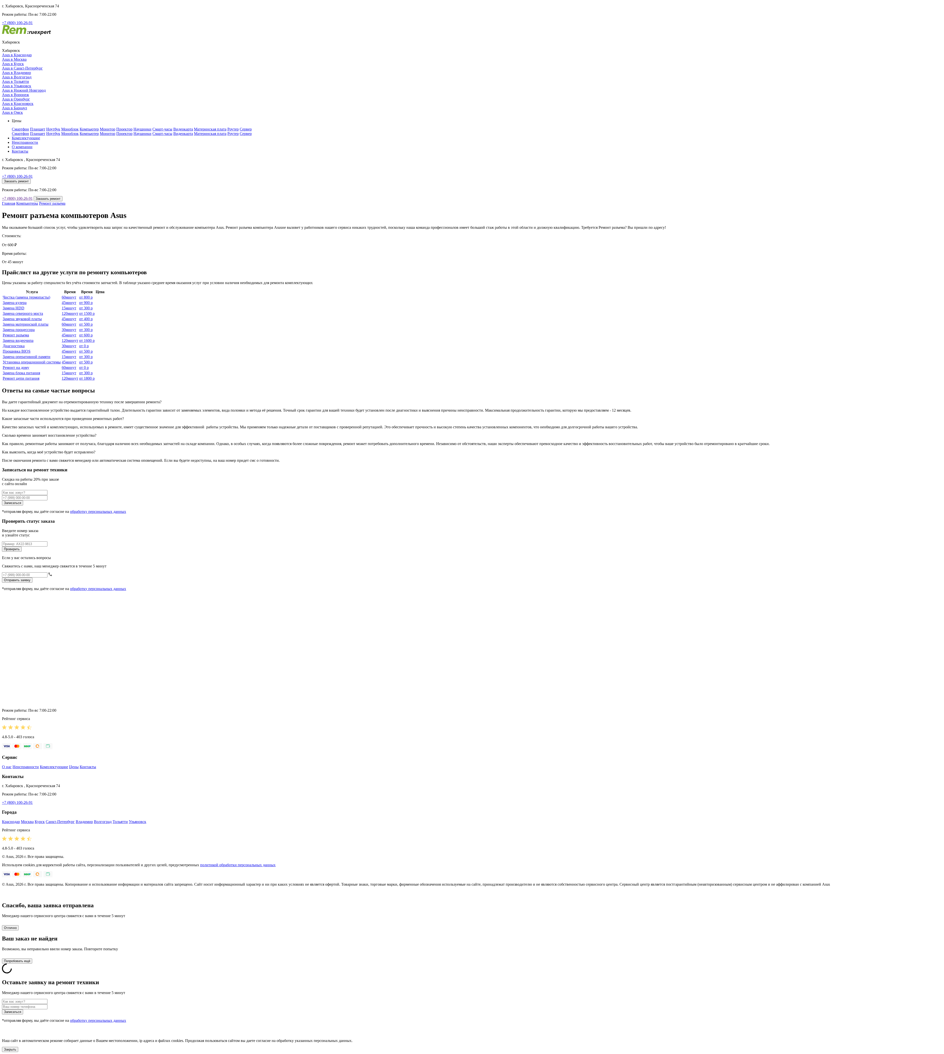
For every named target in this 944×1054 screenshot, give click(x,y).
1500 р (87, 313)
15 (69, 308)
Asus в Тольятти (15, 81)
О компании (22, 147)
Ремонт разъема (52, 203)
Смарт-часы (162, 129)
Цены (74, 767)
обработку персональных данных (98, 511)
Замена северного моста (23, 313)
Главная (8, 203)
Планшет (37, 129)
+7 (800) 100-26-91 (17, 23)
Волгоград (103, 822)
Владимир (84, 822)
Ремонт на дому (16, 367)
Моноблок (70, 129)
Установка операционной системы (32, 362)
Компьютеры (27, 203)
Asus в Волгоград (16, 77)
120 (70, 313)
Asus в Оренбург (16, 99)
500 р (86, 324)
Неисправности (25, 142)
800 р (86, 297)
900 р (86, 303)
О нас (7, 767)
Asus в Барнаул (14, 108)
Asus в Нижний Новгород (24, 90)
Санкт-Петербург (60, 822)
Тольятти (120, 822)
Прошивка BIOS (16, 351)
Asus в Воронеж (15, 95)
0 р (84, 346)
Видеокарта (183, 129)
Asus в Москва (14, 59)
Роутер (233, 129)
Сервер (246, 129)
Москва (27, 822)
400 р (86, 319)
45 (69, 303)
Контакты (20, 151)
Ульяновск (137, 822)
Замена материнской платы (25, 324)
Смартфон (20, 129)
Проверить (12, 549)
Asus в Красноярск (17, 103)
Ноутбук (53, 129)
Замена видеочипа (18, 340)
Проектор (124, 129)
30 (69, 330)
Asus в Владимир (16, 73)
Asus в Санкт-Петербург (22, 68)
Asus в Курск (13, 64)
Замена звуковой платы (22, 319)
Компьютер (89, 129)
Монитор (107, 129)
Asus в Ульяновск (16, 86)
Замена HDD (13, 308)
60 (69, 297)
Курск (40, 822)
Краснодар (11, 822)
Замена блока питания (21, 373)
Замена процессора (19, 330)
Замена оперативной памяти (26, 357)
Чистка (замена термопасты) (26, 297)
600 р (86, 335)
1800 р (87, 378)
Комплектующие (26, 138)
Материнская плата (210, 129)
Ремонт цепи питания (21, 378)
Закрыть (10, 1049)
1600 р (87, 340)
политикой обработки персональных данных (238, 865)
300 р (86, 308)
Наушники (142, 129)
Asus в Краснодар (17, 55)
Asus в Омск (12, 112)
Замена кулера (15, 303)
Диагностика (14, 346)
